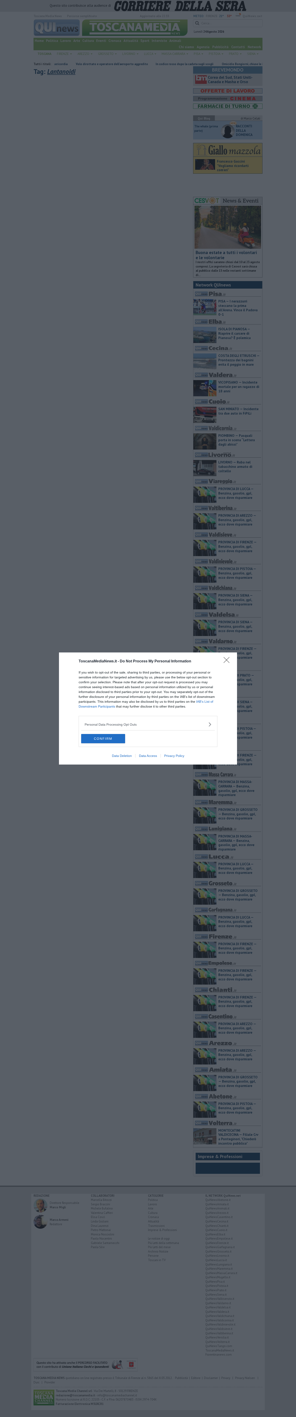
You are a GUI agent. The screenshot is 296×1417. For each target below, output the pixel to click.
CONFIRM (103, 738)
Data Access (148, 756)
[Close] (228, 661)
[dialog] (148, 708)
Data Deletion (122, 756)
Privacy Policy (174, 756)
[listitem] (148, 724)
